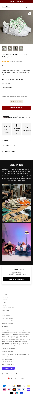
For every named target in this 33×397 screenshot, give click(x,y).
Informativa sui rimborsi (7, 323)
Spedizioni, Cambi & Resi (8, 307)
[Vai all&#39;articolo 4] (21, 48)
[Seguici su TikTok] (16, 374)
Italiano (22, 378)
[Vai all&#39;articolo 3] (15, 48)
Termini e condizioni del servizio (10, 321)
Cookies (4, 313)
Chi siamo (4, 294)
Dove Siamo (5, 297)
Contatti (4, 302)
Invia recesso (5, 326)
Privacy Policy (5, 310)
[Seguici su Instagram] (7, 374)
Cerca (3, 291)
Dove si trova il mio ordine (8, 318)
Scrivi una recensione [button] (16, 279)
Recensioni (4, 299)
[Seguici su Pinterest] (12, 374)
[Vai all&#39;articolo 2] (9, 48)
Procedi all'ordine (6, 315)
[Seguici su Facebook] (3, 374)
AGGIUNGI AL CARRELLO (16, 107)
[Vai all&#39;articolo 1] (4, 48)
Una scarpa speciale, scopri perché (12, 79)
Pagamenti (4, 305)
